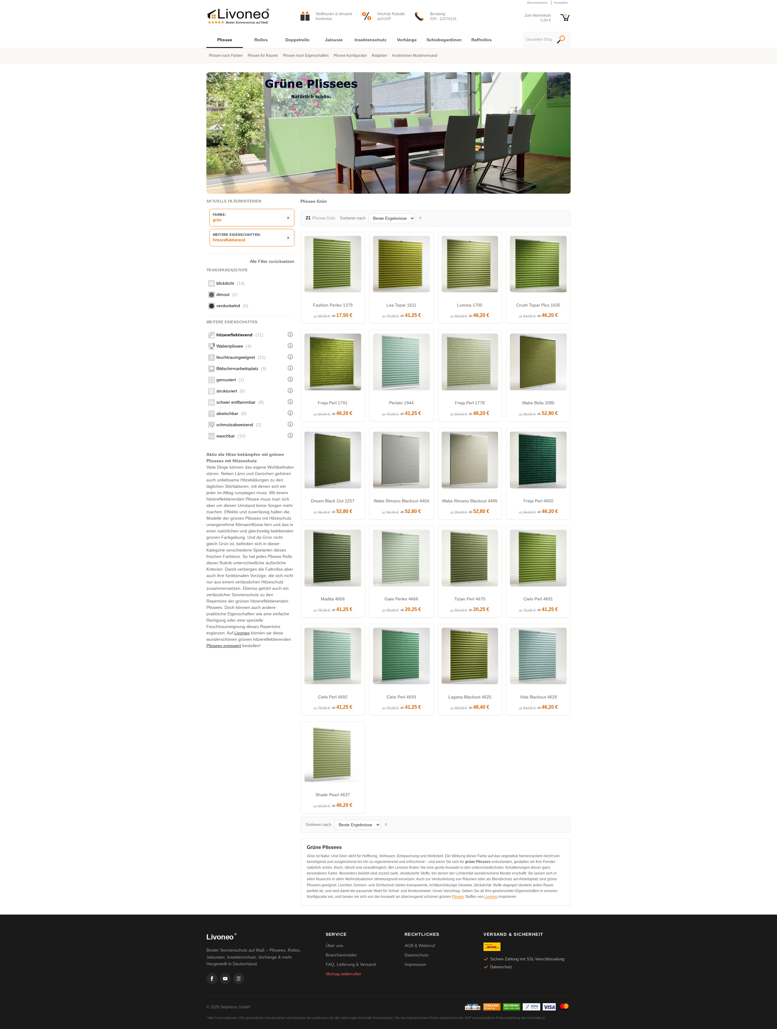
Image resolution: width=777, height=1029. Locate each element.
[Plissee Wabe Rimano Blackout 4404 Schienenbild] (401, 461)
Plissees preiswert (223, 645)
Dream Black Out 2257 (333, 500)
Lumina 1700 (469, 305)
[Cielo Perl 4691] (538, 559)
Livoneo (241, 632)
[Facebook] (211, 978)
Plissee (458, 897)
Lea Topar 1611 (401, 305)
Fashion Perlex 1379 (333, 305)
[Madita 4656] (332, 559)
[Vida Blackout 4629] (538, 658)
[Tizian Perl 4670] (470, 559)
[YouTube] (225, 978)
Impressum (415, 964)
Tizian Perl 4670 (469, 598)
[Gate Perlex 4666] (401, 559)
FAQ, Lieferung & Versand (351, 964)
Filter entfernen (288, 218)
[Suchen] (561, 40)
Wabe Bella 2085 (538, 402)
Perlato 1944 (401, 402)
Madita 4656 (333, 598)
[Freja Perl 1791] (332, 363)
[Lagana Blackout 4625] (470, 658)
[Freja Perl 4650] (538, 461)
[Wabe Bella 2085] (538, 363)
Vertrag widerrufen (343, 973)
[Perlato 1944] (401, 363)
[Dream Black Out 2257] (332, 461)
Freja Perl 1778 (470, 402)
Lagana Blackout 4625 (469, 696)
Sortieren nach (352, 218)
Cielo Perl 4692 (333, 696)
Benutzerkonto (537, 2)
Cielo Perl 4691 (538, 598)
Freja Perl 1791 (333, 402)
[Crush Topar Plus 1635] (538, 266)
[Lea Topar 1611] (401, 266)
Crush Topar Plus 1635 (538, 305)
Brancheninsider (341, 955)
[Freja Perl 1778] (470, 363)
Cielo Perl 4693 (401, 696)
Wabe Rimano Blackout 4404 (401, 500)
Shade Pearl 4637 (332, 794)
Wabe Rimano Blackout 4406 (469, 500)
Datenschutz (417, 955)
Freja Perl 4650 (538, 500)
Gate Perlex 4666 (401, 598)
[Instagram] (238, 978)
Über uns (334, 945)
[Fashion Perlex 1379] (332, 266)
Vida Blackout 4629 (538, 696)
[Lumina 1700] (470, 266)
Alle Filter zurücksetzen (272, 261)
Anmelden (561, 2)
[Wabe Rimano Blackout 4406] (470, 461)
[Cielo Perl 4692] (332, 658)
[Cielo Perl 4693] (401, 658)
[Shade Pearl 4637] (332, 755)
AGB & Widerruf (420, 945)
